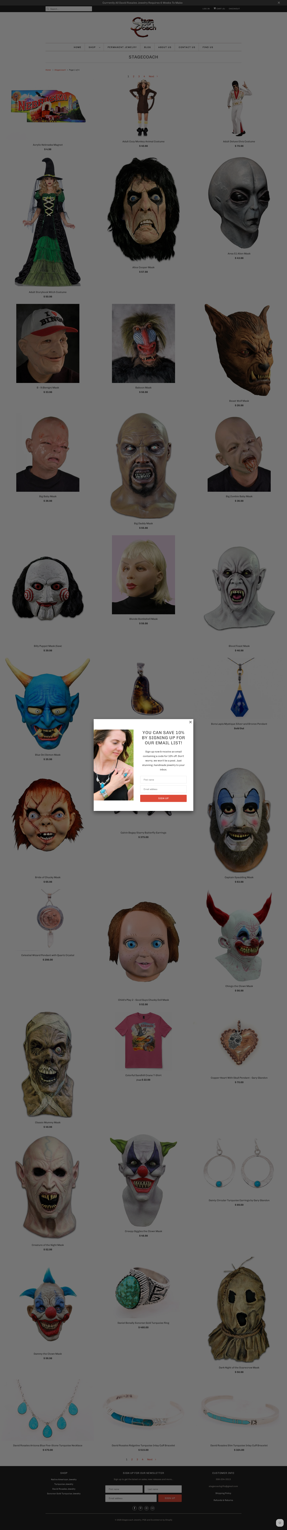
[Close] (189, 724)
